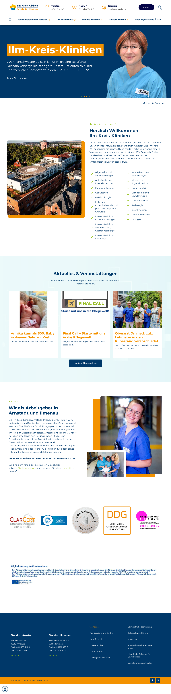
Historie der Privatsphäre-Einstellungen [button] (140, 655)
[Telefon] (47, 7)
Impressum (133, 639)
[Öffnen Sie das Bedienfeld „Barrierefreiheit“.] (5, 689)
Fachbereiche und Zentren (102, 633)
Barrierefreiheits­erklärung (140, 627)
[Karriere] (104, 7)
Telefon (55, 6)
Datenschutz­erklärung (138, 633)
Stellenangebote (27, 468)
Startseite (94, 627)
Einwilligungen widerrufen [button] (140, 663)
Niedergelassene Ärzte (100, 657)
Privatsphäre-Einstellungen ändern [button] (140, 646)
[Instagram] (158, 680)
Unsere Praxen (96, 651)
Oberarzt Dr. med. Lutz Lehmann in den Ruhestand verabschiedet (136, 337)
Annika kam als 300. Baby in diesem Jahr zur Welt (32, 335)
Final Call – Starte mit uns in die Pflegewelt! (84, 335)
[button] (34, 19)
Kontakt (67, 468)
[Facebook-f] (152, 680)
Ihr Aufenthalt (96, 639)
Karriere (112, 6)
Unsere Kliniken (97, 645)
